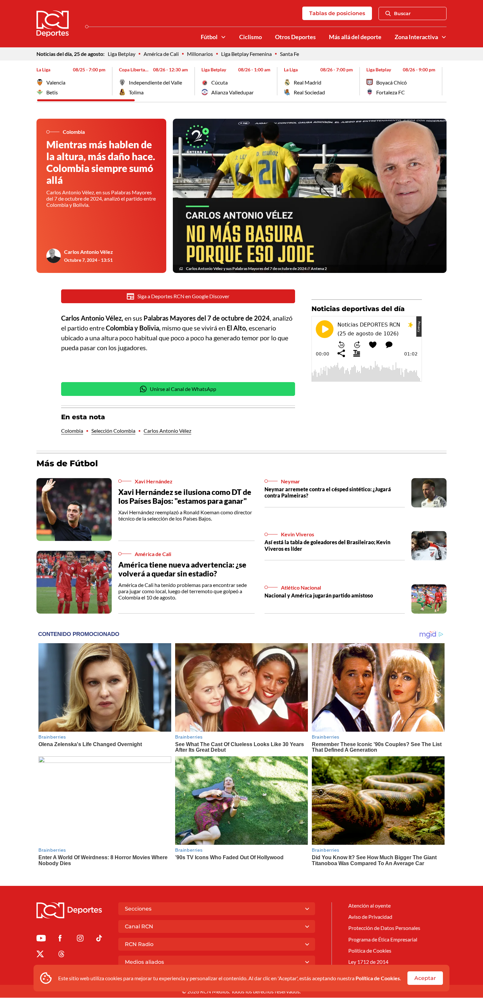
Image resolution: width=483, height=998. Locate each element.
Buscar (402, 13)
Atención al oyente (369, 905)
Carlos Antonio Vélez (88, 252)
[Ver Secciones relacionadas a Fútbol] (223, 37)
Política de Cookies (378, 978)
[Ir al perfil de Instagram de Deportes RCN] (80, 939)
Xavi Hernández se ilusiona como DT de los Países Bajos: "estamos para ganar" (184, 496)
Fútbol (209, 37)
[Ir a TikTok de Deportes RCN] (99, 939)
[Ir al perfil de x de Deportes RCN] (40, 955)
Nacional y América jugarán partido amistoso (318, 595)
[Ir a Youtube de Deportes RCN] (41, 939)
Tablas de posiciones (337, 13)
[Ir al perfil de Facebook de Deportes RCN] (59, 939)
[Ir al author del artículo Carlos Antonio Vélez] (53, 256)
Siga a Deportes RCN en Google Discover (183, 296)
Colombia (72, 430)
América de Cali (161, 54)
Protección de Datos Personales (384, 928)
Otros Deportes (295, 37)
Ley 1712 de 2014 (368, 962)
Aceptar (425, 978)
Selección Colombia (113, 430)
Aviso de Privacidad (370, 916)
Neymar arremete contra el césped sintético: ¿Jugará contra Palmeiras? (327, 492)
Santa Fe (289, 54)
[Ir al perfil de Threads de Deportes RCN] (61, 955)
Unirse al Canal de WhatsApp (183, 389)
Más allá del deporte (355, 37)
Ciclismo (250, 37)
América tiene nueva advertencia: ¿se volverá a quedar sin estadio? (182, 569)
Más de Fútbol (67, 463)
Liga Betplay (121, 54)
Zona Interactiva (416, 37)
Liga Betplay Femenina (246, 54)
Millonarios (200, 54)
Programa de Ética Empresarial (382, 939)
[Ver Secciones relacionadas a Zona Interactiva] (444, 37)
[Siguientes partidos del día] (442, 81)
